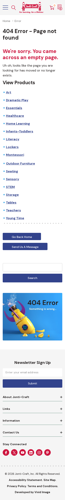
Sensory (12, 179)
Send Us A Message (25, 247)
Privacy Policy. (17, 486)
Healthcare (15, 116)
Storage (12, 195)
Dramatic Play (17, 100)
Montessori (15, 155)
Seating (12, 171)
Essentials (14, 108)
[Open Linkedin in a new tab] (31, 453)
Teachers (13, 210)
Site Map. (50, 480)
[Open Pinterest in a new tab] (47, 453)
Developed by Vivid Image (32, 492)
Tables (11, 202)
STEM (10, 187)
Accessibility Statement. (26, 480)
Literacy (12, 139)
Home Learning (18, 123)
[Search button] (14, 7)
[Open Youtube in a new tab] (23, 453)
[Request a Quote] (60, 7)
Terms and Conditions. (42, 486)
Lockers (12, 147)
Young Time (15, 218)
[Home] (31, 7)
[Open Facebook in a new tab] (6, 453)
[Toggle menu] (5, 7)
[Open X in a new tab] (14, 453)
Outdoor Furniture (20, 163)
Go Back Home (22, 237)
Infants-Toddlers (19, 131)
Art (8, 92)
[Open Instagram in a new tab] (39, 453)
